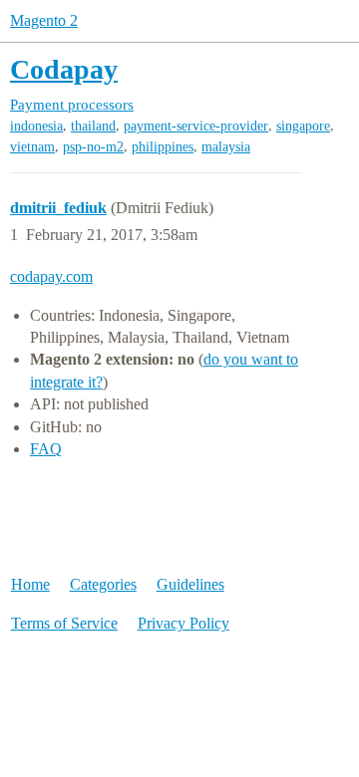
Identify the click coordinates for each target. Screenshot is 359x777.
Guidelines (190, 584)
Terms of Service (64, 623)
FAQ (46, 448)
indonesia (36, 126)
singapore (303, 126)
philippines (162, 146)
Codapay (64, 69)
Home (30, 584)
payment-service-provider (196, 126)
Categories (103, 584)
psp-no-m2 (93, 146)
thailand (93, 126)
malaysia (225, 146)
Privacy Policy (183, 623)
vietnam (32, 146)
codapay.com (51, 276)
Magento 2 (44, 20)
